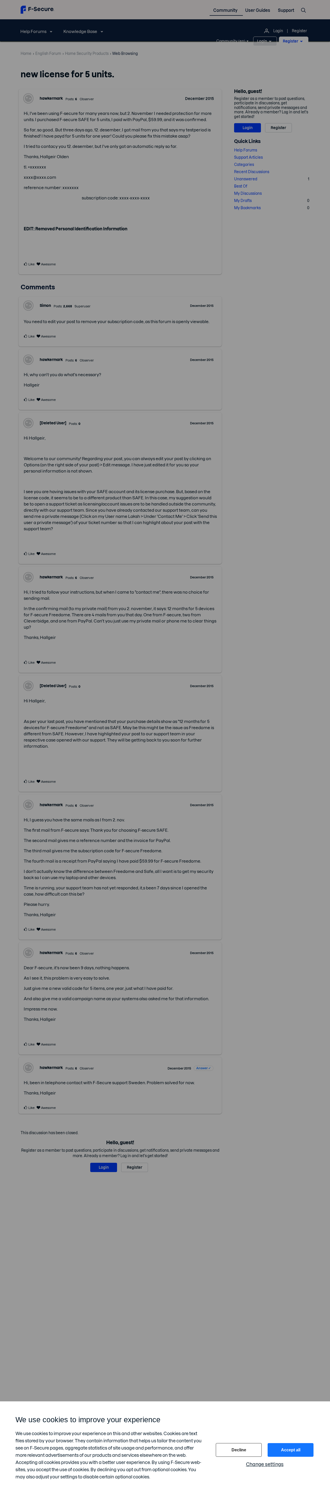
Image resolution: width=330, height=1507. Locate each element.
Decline (239, 1450)
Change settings (265, 1464)
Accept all (290, 1450)
